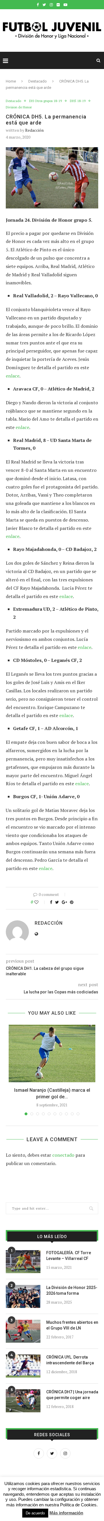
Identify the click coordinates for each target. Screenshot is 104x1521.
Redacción (34, 130)
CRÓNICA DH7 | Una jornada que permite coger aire (72, 1395)
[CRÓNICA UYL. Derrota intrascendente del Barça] (23, 1366)
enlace (12, 376)
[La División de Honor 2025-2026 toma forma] (23, 1296)
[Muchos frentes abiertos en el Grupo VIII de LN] (23, 1331)
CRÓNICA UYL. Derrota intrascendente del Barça (70, 1360)
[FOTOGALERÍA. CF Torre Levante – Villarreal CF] (23, 1261)
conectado (63, 1155)
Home (11, 81)
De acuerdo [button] (35, 1513)
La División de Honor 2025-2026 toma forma (71, 1290)
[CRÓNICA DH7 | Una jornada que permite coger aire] (23, 1400)
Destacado (37, 81)
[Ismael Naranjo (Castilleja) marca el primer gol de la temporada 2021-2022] (52, 1053)
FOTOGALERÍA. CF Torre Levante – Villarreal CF (68, 1255)
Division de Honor (19, 107)
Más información (66, 1512)
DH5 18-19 (78, 101)
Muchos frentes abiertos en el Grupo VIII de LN (72, 1325)
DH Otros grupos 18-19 (45, 101)
